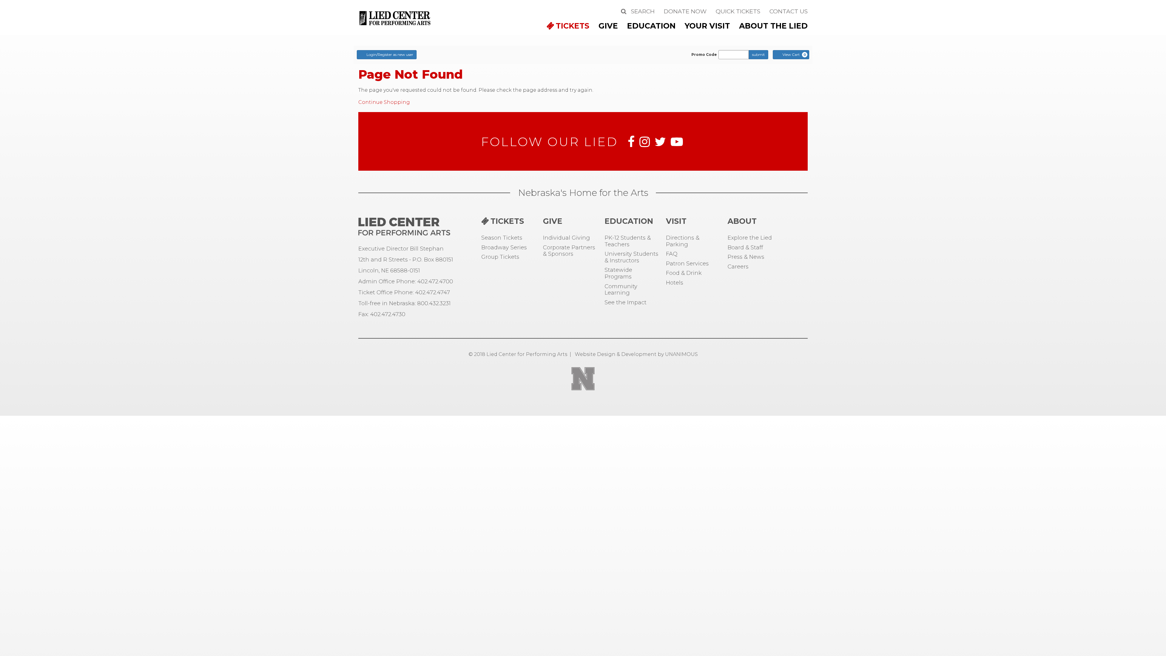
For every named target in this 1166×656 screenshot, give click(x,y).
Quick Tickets (738, 11)
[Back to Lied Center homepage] (395, 18)
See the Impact (625, 302)
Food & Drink (684, 273)
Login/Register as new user (390, 54)
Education (651, 25)
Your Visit (707, 25)
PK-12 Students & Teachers (628, 241)
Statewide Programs (618, 273)
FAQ (671, 254)
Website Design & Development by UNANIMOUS (636, 354)
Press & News (746, 257)
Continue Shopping (384, 102)
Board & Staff (745, 247)
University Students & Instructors (631, 257)
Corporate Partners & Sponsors (569, 251)
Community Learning (621, 289)
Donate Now (685, 11)
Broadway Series (504, 247)
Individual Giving (566, 238)
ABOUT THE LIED (773, 25)
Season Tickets (501, 238)
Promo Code (704, 54)
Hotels (674, 283)
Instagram (644, 142)
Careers (738, 267)
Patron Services (687, 264)
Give (608, 25)
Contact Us (788, 11)
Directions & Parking (682, 241)
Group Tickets (500, 257)
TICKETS (572, 25)
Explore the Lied (750, 238)
